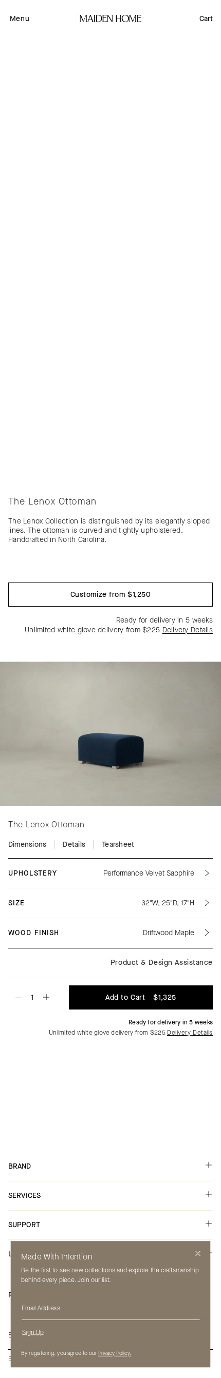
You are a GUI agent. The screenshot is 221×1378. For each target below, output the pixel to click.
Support (24, 1225)
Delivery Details (187, 630)
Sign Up (32, 1332)
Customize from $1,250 (110, 594)
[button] (19, 18)
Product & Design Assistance (161, 962)
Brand (19, 1166)
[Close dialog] (198, 1253)
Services (24, 1195)
